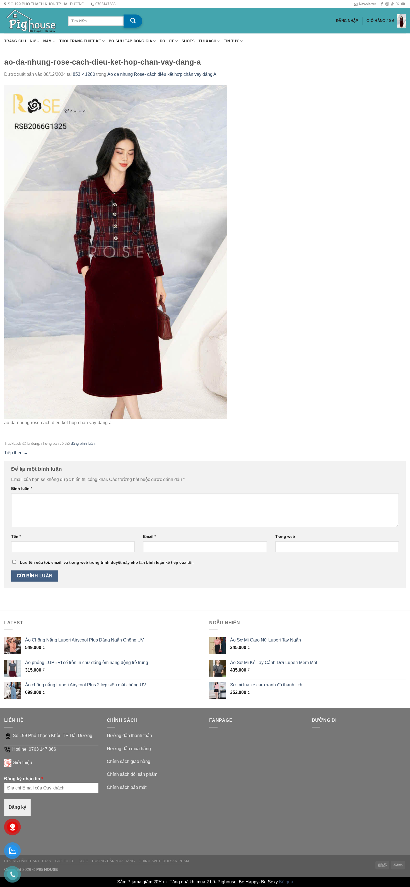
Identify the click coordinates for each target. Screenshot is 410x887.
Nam (47, 41)
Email (149, 536)
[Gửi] (133, 21)
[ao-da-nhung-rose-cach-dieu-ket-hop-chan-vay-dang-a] (115, 251)
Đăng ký (17, 807)
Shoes (188, 41)
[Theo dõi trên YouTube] (403, 4)
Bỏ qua (286, 881)
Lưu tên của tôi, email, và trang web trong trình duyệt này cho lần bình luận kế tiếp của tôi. (107, 562)
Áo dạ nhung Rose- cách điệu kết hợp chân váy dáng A (161, 74)
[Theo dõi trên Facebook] (382, 4)
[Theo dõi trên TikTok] (392, 4)
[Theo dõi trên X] (397, 4)
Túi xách (207, 41)
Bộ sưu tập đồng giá (130, 41)
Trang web (285, 536)
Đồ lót (167, 41)
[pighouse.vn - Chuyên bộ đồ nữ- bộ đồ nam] (32, 20)
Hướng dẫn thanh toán (129, 735)
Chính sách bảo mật (126, 787)
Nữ (33, 41)
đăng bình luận (83, 443)
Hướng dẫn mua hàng (129, 748)
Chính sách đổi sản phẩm (132, 774)
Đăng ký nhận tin (23, 778)
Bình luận (21, 488)
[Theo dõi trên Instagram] (387, 4)
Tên (16, 536)
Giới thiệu (22, 762)
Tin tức (231, 41)
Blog (83, 861)
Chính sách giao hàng (128, 761)
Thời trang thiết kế (80, 41)
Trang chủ (15, 41)
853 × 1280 (84, 74)
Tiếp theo (16, 452)
